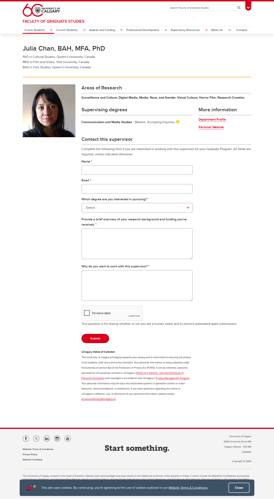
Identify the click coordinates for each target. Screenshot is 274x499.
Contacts (241, 30)
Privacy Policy (30, 454)
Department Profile (212, 119)
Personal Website (211, 127)
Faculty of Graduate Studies (53, 21)
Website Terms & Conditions (188, 487)
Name (85, 161)
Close (239, 487)
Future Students (35, 30)
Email (85, 180)
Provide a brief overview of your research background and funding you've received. (134, 222)
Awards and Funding (102, 30)
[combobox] (137, 208)
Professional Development (142, 30)
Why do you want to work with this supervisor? (114, 266)
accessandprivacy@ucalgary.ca (98, 399)
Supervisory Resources (185, 30)
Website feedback (32, 459)
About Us (217, 30)
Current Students (67, 30)
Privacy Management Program (173, 378)
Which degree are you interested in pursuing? (114, 199)
